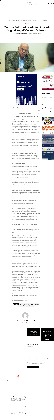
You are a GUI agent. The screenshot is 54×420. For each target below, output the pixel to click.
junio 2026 (42, 397)
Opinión (13, 20)
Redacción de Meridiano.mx (21, 33)
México (21, 304)
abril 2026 (42, 401)
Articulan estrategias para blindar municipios (32, 411)
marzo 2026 (42, 403)
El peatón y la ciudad (17, 410)
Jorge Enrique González (15, 396)
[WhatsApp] (30, 38)
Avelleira (20, 412)
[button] (37, 15)
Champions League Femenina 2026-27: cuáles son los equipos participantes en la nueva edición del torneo (32, 398)
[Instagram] (50, 3)
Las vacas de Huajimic (18, 403)
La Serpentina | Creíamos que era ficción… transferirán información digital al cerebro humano (47, 335)
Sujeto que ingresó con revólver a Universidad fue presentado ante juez (47, 108)
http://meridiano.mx (26, 322)
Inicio (8, 20)
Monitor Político (21, 305)
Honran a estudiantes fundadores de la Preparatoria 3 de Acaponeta (47, 103)
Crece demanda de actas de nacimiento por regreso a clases (32, 407)
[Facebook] (48, 3)
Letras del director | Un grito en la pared (18, 393)
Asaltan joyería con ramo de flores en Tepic (32, 403)
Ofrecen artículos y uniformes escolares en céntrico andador (47, 112)
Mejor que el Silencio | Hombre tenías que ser (33, 333)
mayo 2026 (42, 399)
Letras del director (15, 395)
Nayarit (28, 305)
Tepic (32, 305)
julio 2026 (42, 395)
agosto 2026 (42, 393)
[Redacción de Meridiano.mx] (26, 315)
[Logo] (32, 11)
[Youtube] (53, 3)
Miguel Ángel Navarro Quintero (31, 304)
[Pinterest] (27, 38)
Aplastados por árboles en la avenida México (32, 393)
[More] (33, 38)
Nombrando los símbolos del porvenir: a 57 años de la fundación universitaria (47, 98)
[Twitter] (51, 3)
